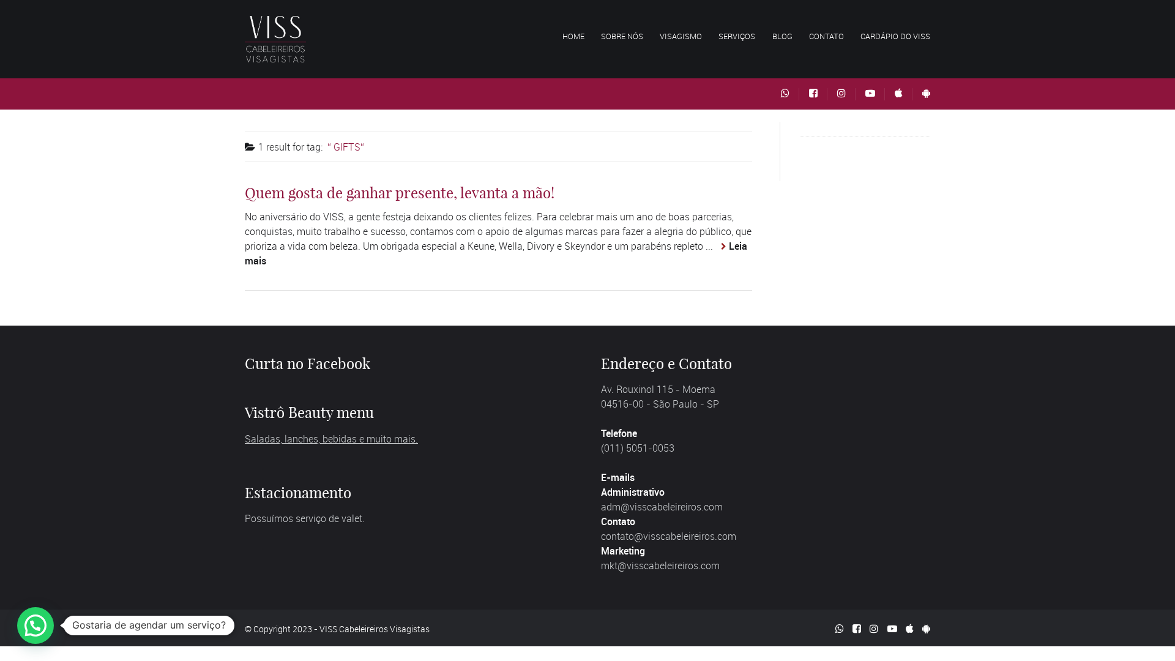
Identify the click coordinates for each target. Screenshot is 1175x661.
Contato (826, 36)
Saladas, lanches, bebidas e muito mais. (331, 439)
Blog (782, 36)
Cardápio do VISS (895, 36)
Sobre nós (622, 36)
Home (573, 36)
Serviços (736, 36)
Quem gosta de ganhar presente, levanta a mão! (399, 193)
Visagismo (681, 36)
